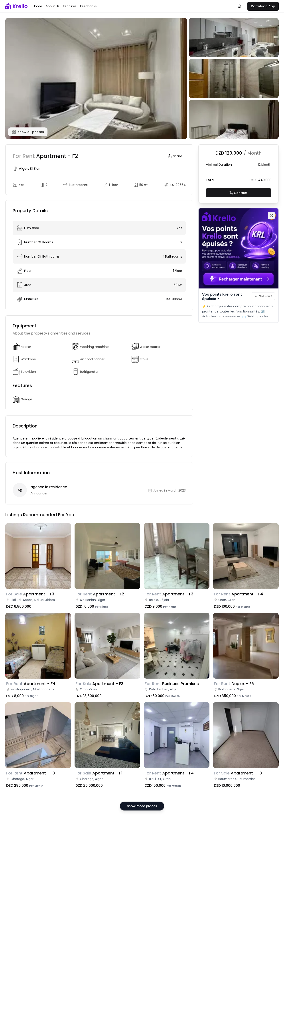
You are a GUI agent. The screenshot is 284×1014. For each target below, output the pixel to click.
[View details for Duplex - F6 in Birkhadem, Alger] (246, 646)
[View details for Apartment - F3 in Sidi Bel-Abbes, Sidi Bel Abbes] (38, 556)
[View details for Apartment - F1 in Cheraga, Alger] (107, 735)
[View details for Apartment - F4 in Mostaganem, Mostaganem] (38, 646)
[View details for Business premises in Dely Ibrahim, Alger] (176, 646)
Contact (240, 193)
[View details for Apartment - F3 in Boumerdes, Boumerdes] (246, 735)
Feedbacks (88, 6)
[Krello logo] (16, 6)
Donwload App (263, 6)
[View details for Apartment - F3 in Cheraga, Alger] (38, 735)
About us (52, 6)
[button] (96, 78)
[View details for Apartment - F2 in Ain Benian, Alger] (107, 556)
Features (70, 6)
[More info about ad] (271, 215)
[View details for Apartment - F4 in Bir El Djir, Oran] (176, 735)
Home (37, 6)
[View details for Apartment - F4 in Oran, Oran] (246, 556)
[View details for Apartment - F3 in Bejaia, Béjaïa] (176, 556)
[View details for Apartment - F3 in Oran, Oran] (107, 646)
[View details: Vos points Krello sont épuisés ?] (238, 248)
